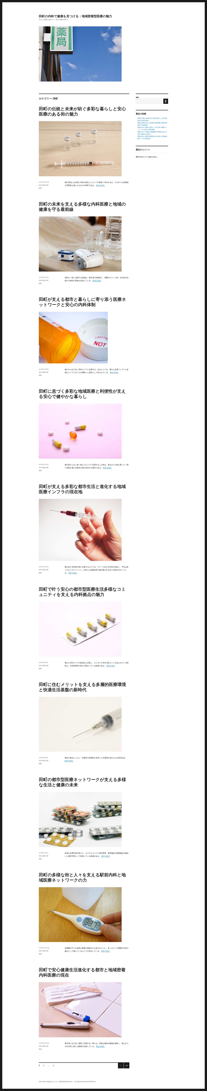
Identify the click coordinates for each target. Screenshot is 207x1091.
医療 (43, 185)
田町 (47, 185)
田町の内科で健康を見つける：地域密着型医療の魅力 (75, 16)
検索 (137, 97)
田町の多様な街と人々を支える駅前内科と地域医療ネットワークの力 (82, 877)
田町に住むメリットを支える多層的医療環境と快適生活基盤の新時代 (82, 687)
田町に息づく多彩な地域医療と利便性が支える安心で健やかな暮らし (82, 393)
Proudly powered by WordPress (85, 1081)
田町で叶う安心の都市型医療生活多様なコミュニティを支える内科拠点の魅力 (82, 591)
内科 (40, 185)
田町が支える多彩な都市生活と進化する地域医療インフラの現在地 (82, 489)
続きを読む (100, 185)
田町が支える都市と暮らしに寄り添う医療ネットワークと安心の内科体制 (82, 302)
